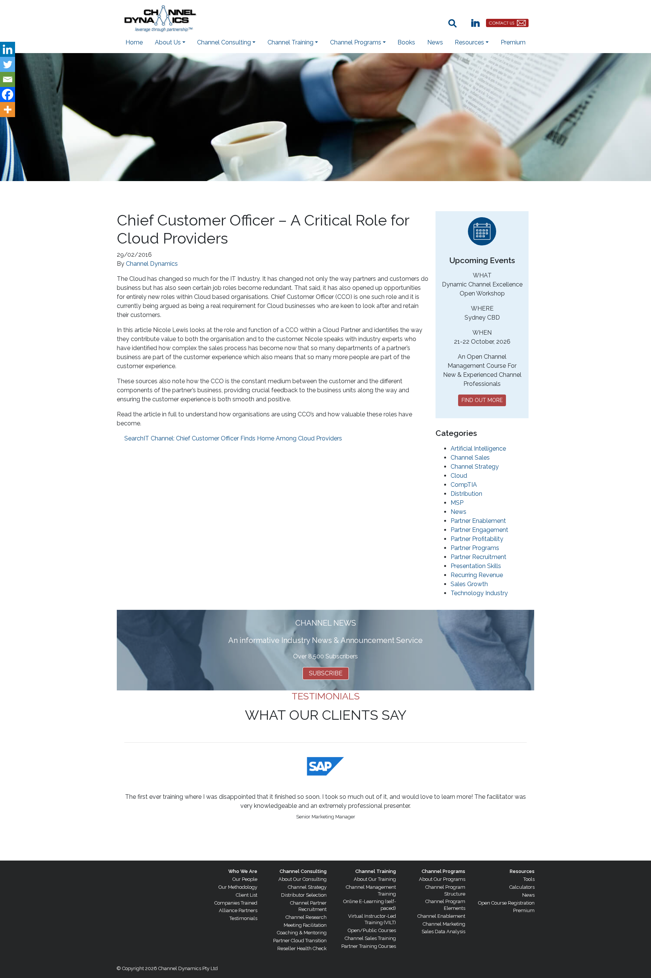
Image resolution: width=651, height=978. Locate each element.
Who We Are (242, 871)
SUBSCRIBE (325, 673)
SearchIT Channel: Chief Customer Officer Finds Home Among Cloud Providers (233, 438)
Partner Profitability (477, 538)
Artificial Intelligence (478, 448)
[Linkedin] (7, 49)
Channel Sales (470, 457)
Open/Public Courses (372, 930)
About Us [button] (168, 42)
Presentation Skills (476, 566)
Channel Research (306, 917)
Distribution (466, 493)
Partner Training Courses (368, 946)
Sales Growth (469, 584)
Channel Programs (443, 871)
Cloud (459, 475)
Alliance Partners (238, 910)
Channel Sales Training (370, 938)
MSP (457, 502)
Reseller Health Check (302, 948)
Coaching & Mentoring (302, 932)
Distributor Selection (304, 895)
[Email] (7, 79)
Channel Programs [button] (355, 42)
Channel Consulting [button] (224, 42)
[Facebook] (7, 94)
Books (406, 42)
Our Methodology (238, 887)
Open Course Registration (506, 903)
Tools (529, 879)
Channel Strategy (475, 466)
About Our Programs (442, 879)
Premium (513, 42)
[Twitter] (7, 64)
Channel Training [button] (290, 42)
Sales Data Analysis (443, 931)
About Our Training (375, 879)
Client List (246, 895)
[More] (7, 109)
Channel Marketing (444, 924)
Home (134, 42)
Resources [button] (469, 42)
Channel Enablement (441, 916)
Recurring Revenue (477, 575)
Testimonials (243, 918)
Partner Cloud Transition (300, 940)
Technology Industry (479, 593)
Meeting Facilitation (305, 925)
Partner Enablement (478, 520)
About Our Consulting (302, 879)
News (435, 42)
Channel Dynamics (152, 263)
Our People (244, 879)
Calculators (522, 887)
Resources (522, 871)
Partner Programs (475, 547)
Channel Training (375, 871)
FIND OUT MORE (482, 400)
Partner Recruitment (478, 557)
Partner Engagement (479, 529)
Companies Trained (235, 903)
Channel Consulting (303, 871)
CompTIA (464, 484)
